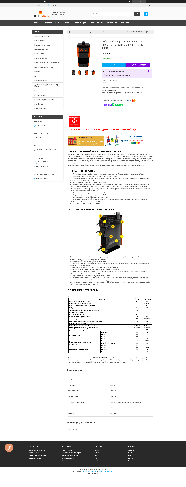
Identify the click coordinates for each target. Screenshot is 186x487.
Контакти (125, 23)
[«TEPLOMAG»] (41, 17)
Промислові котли (40, 58)
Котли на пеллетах (41, 49)
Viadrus (130, 453)
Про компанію (97, 23)
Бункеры (37, 91)
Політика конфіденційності (106, 471)
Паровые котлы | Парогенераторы (46, 62)
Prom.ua (103, 469)
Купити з (134, 65)
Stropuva (131, 450)
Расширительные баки (36, 461)
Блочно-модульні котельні (43, 67)
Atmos (97, 453)
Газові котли (38, 104)
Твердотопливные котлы (37, 450)
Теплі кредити (81, 23)
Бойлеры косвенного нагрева (72, 453)
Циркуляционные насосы (70, 461)
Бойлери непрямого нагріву (44, 100)
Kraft (96, 455)
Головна (37, 23)
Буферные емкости (68, 458)
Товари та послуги (77, 32)
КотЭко (130, 458)
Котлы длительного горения (38, 455)
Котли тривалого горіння (43, 45)
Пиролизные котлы (35, 453)
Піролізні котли (39, 40)
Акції (67, 23)
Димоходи (38, 76)
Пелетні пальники (40, 80)
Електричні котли (40, 108)
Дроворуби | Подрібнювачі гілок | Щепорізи (46, 85)
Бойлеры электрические (70, 455)
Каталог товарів (52, 23)
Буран (97, 450)
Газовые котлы (67, 450)
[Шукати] (137, 14)
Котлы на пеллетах (35, 458)
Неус (96, 458)
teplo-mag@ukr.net (42, 178)
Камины (37, 71)
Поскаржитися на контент (89, 471)
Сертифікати (112, 23)
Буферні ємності (40, 95)
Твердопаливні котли (93, 32)
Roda (97, 461)
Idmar (130, 455)
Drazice (130, 461)
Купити (113, 65)
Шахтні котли (39, 54)
